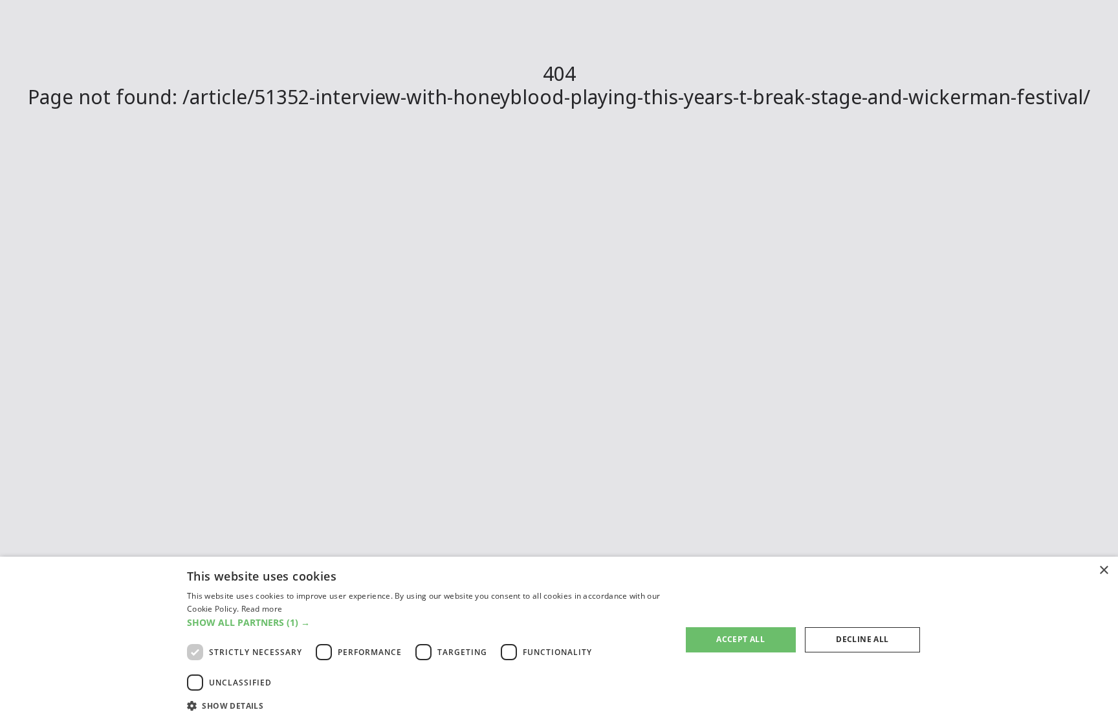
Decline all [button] (862, 639)
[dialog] (559, 640)
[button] (426, 622)
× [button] (1103, 570)
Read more (262, 608)
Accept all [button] (740, 639)
